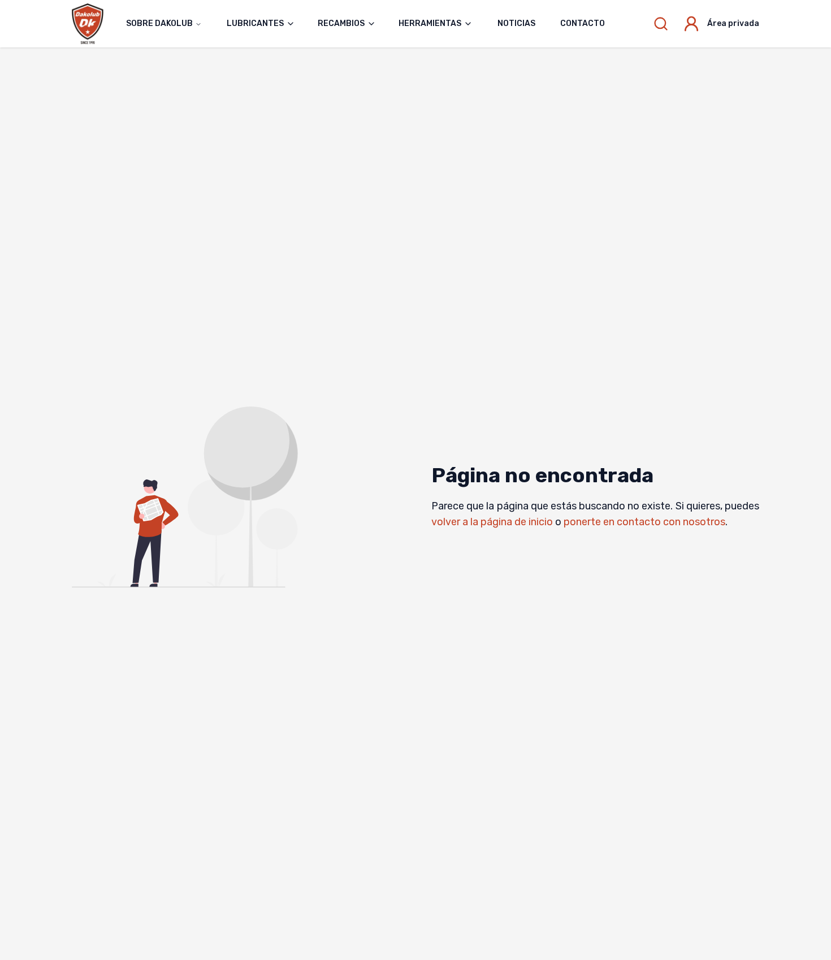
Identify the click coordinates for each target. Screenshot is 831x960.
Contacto (582, 23)
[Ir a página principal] (93, 23)
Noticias (516, 23)
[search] (661, 23)
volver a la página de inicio (492, 522)
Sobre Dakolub (159, 23)
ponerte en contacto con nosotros (644, 522)
